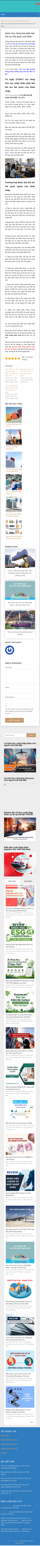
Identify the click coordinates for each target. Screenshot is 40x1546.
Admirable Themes (26, 1541)
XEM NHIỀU (28, 881)
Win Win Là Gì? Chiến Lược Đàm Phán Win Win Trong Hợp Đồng (16, 1523)
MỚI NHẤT (12, 881)
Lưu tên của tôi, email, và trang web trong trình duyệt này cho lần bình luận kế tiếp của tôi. (19, 711)
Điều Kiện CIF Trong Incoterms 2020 (19, 1123)
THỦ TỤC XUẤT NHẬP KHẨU (17, 21)
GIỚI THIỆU (5, 1435)
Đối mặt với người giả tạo (9, 1529)
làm (22, 44)
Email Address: (10, 697)
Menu (3, 14)
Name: (7, 687)
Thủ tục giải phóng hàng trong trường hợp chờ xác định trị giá (20, 71)
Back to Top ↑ (20, 1543)
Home (3, 21)
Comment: (8, 667)
